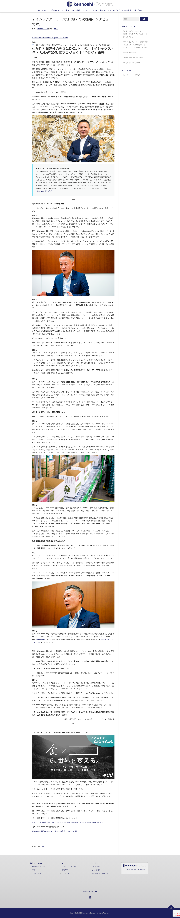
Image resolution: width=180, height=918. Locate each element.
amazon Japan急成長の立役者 (133, 57)
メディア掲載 (75, 10)
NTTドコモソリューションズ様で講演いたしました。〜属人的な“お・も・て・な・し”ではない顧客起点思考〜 (135, 44)
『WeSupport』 (41, 639)
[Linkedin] (90, 897)
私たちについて (43, 10)
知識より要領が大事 (129, 52)
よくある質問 (126, 10)
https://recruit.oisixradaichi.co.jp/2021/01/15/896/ (50, 38)
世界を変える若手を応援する (132, 63)
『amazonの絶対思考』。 (45, 191)
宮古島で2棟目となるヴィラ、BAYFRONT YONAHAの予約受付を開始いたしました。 (135, 34)
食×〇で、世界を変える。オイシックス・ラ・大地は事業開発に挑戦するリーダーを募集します (67, 822)
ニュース (43, 846)
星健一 (56, 29)
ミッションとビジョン (90, 10)
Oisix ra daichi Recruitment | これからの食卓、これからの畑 (54, 831)
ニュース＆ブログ (114, 10)
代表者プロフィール (57, 10)
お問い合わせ (138, 10)
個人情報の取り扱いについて (101, 873)
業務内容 (103, 10)
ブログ (137, 75)
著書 (67, 10)
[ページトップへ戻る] (171, 908)
